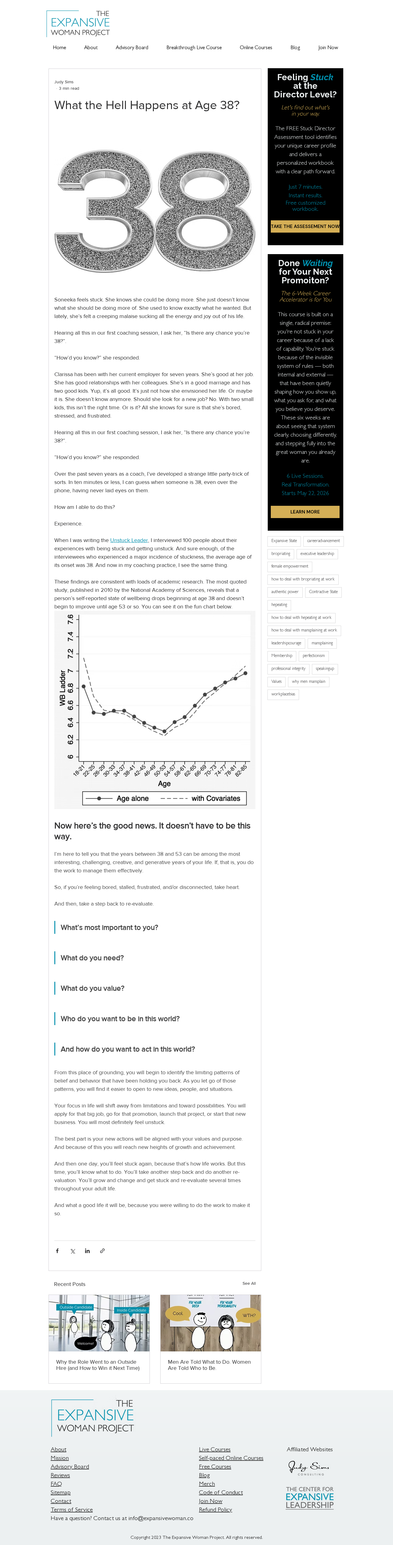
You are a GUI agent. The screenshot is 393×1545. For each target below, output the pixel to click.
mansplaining (322, 643)
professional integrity (288, 669)
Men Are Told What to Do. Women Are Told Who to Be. (209, 1365)
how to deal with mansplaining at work (304, 630)
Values (276, 682)
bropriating (280, 554)
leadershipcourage (286, 643)
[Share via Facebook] (57, 1251)
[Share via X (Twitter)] (72, 1251)
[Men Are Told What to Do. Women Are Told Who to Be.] (211, 1323)
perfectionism (314, 656)
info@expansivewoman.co (160, 1519)
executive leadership (317, 554)
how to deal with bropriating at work (303, 579)
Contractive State (323, 592)
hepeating (279, 605)
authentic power (285, 592)
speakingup (325, 669)
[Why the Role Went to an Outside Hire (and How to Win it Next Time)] (99, 1323)
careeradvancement (323, 541)
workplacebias (283, 694)
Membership (281, 656)
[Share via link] (102, 1251)
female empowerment (289, 566)
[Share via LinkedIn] (87, 1251)
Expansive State (284, 541)
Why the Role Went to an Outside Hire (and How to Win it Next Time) (97, 1365)
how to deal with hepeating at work (301, 618)
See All (249, 1283)
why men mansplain (308, 682)
